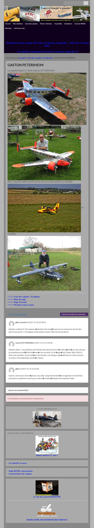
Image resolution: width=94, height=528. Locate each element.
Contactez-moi (19, 28)
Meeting (8, 28)
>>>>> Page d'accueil (17, 302)
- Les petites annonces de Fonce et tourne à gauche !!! (47, 51)
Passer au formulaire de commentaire (74, 314)
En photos (48, 58)
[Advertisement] (47, 36)
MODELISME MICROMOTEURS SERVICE (47, 520)
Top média (58, 24)
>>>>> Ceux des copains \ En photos (24, 297)
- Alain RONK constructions (20, 471)
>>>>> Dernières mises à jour (21, 305)
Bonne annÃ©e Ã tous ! (47, 455)
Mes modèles (18, 24)
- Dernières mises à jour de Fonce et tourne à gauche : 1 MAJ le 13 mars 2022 (47, 44)
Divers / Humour (46, 24)
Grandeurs (68, 24)
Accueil (8, 24)
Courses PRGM (79, 24)
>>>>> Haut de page (17, 299)
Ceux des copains (31, 24)
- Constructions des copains (19, 474)
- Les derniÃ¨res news (17, 463)
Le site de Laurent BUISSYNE (47, 497)
